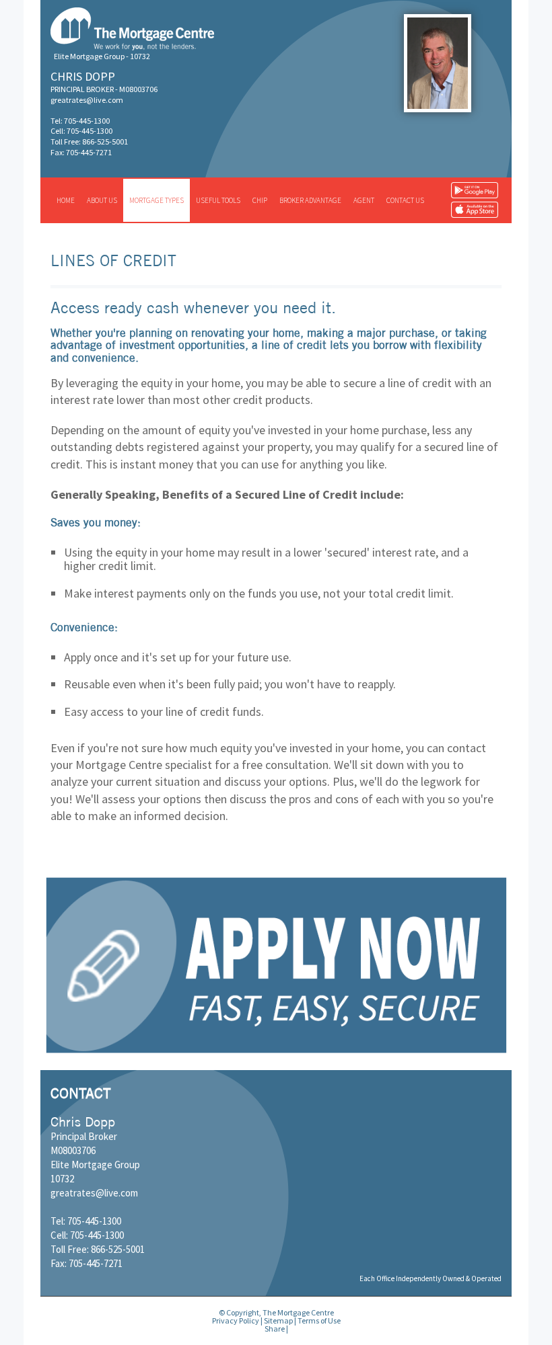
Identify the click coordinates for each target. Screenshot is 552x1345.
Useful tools (218, 200)
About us (102, 200)
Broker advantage (310, 200)
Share (275, 1328)
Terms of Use (319, 1320)
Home (66, 200)
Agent (363, 200)
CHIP (259, 200)
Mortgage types (156, 200)
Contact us (405, 200)
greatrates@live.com (86, 100)
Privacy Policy (235, 1320)
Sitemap (278, 1320)
